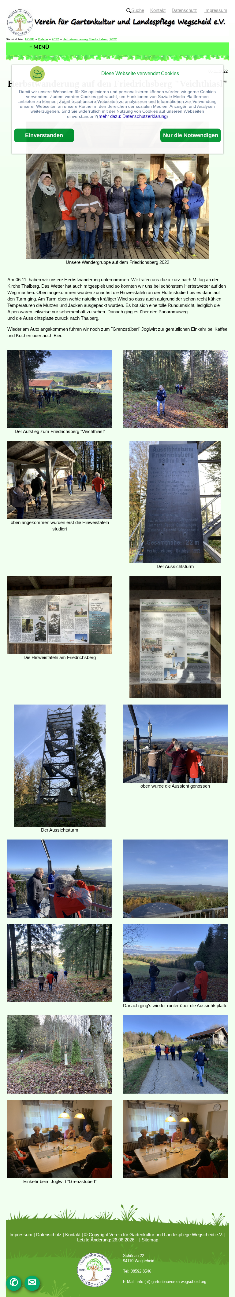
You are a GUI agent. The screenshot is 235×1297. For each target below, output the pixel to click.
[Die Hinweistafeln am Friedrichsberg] (59, 614)
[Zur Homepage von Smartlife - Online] (37, 74)
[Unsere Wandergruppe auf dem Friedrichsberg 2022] (117, 189)
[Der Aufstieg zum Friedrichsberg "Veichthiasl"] (59, 388)
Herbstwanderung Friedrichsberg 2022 (90, 39)
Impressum (20, 1234)
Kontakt (72, 1234)
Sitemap (150, 1239)
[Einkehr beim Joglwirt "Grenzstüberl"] (59, 1138)
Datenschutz (49, 1234)
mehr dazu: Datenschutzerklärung (132, 116)
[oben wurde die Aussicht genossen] (175, 743)
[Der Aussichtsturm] (175, 501)
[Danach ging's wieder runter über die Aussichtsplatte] (175, 962)
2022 (55, 39)
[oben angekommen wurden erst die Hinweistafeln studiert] (59, 479)
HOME (29, 39)
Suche (137, 10)
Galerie (43, 39)
